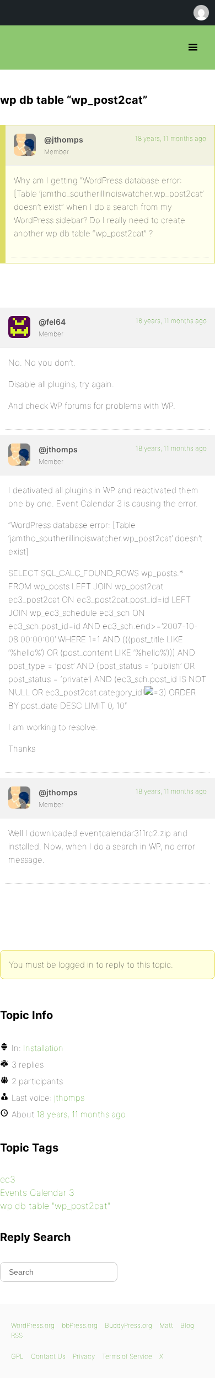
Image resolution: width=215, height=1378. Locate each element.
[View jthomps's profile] (25, 145)
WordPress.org (33, 1325)
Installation (43, 1048)
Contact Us (48, 1356)
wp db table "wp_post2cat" (55, 1205)
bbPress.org (18, 47)
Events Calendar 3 (37, 1192)
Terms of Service (127, 1356)
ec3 (7, 1179)
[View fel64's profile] (19, 327)
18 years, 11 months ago (170, 138)
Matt (166, 1325)
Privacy (84, 1356)
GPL (17, 1356)
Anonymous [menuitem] (200, 12)
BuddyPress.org (128, 1325)
